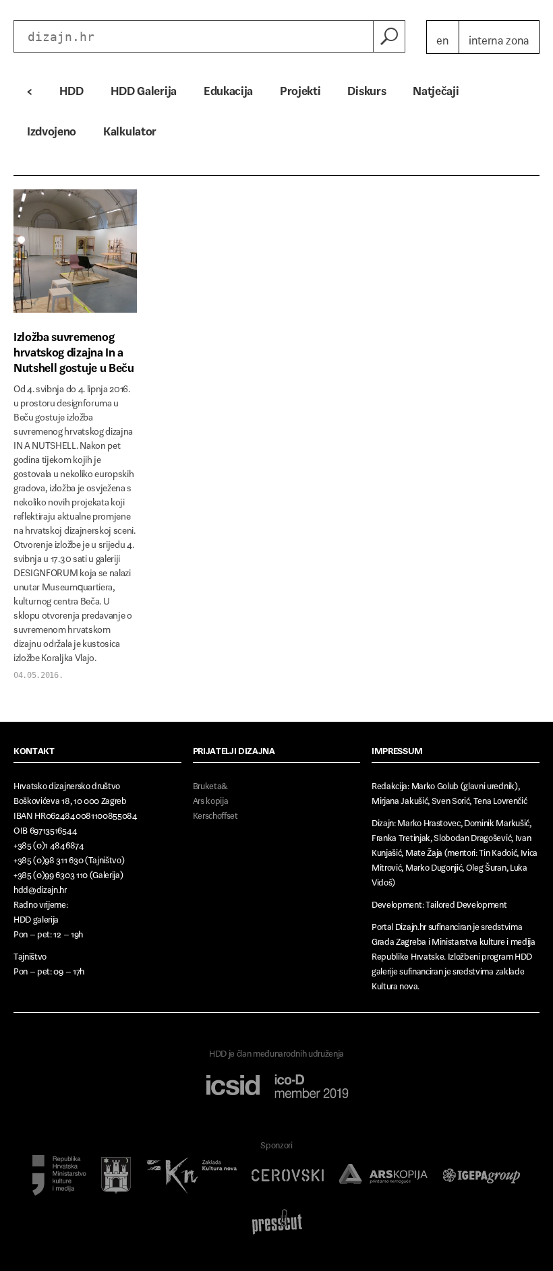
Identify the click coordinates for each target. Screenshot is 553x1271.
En (442, 37)
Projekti (300, 88)
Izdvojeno (51, 128)
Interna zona (499, 37)
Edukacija (228, 88)
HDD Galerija (144, 88)
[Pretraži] (389, 36)
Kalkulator (129, 128)
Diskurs (366, 88)
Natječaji (436, 88)
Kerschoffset (215, 813)
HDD (71, 88)
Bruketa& (210, 783)
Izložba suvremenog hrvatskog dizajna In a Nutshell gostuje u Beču (73, 349)
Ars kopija (211, 798)
